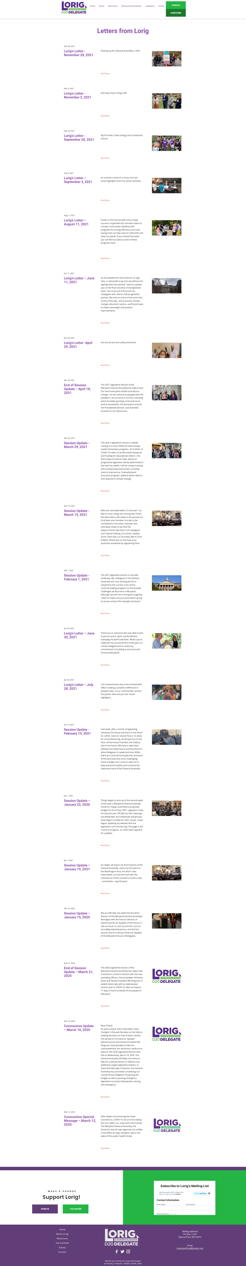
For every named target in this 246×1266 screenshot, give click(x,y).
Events (62, 1247)
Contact (62, 1252)
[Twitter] (122, 1251)
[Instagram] (128, 1251)
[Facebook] (116, 1251)
